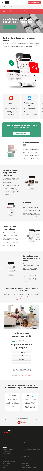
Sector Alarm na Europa (26, 442)
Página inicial (5, 6)
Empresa (21, 363)
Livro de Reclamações (25, 465)
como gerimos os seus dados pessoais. (24, 375)
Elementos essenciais (6, 453)
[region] (21, 402)
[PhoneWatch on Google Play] (17, 298)
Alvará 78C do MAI (6, 467)
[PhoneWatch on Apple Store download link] (26, 298)
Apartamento (21, 352)
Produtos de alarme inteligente (8, 449)
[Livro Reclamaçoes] (21, 422)
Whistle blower (5, 465)
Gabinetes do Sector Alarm (26, 444)
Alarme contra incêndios (7, 442)
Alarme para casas (6, 440)
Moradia (21, 356)
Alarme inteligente (6, 444)
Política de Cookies (25, 463)
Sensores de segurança (7, 451)
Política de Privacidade (6, 463)
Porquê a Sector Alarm (26, 440)
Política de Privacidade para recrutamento (29, 467)
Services (11, 6)
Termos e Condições (10, 11)
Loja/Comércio (21, 359)
